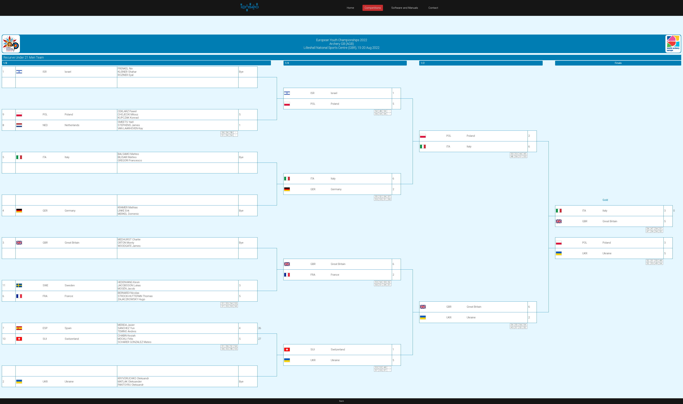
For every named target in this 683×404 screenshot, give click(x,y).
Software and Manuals (404, 7)
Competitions (373, 7)
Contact (433, 7)
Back (341, 401)
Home (350, 7)
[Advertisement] (341, 24)
